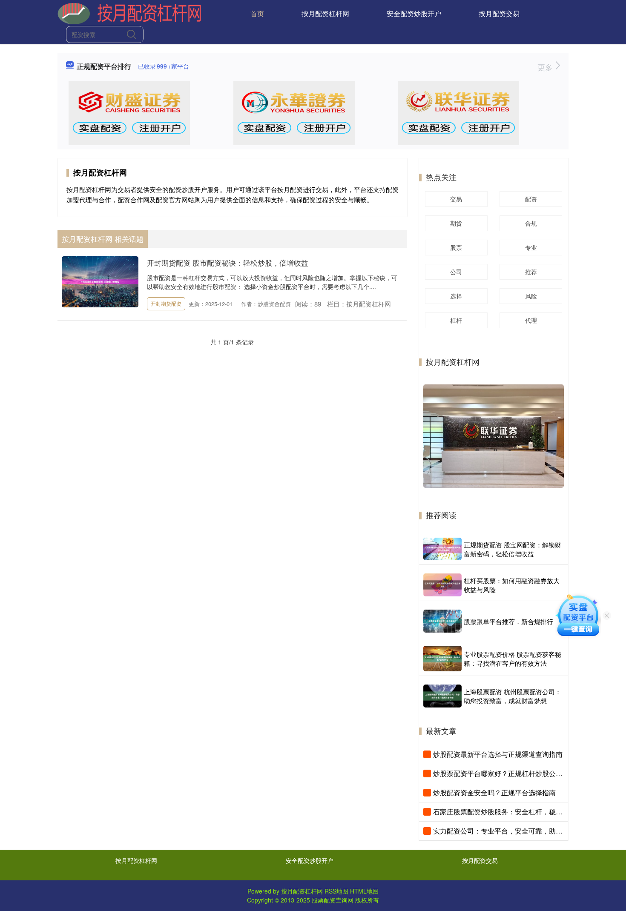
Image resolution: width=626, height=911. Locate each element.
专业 (531, 247)
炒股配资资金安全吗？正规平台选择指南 (494, 792)
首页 (257, 13)
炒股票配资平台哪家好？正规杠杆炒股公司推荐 (504, 773)
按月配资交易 (499, 13)
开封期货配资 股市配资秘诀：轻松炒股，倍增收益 (227, 262)
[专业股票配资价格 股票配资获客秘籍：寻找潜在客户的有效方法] (442, 658)
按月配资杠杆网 (325, 13)
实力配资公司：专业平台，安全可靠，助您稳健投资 (511, 831)
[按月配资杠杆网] (129, 13)
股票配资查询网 (332, 900)
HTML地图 (364, 891)
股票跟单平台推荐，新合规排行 (508, 621)
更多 (546, 66)
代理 (531, 320)
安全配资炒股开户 (414, 13)
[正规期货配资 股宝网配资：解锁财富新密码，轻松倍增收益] (442, 549)
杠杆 (456, 320)
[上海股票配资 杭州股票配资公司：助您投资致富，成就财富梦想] (442, 696)
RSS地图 (336, 891)
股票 (456, 247)
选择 (456, 296)
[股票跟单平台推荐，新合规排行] (442, 621)
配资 (531, 199)
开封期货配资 (166, 303)
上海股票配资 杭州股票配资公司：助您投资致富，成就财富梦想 (512, 696)
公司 (456, 271)
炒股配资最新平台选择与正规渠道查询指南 (498, 754)
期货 (456, 223)
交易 (456, 199)
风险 (531, 296)
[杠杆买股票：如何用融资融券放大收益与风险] (442, 584)
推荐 (531, 271)
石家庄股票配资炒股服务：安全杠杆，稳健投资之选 (511, 811)
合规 (531, 223)
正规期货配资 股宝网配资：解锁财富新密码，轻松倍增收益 (512, 549)
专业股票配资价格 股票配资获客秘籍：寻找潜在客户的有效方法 (512, 658)
